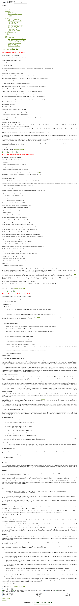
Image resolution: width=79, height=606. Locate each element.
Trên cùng (4, 600)
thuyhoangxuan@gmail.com (20, 149)
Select (3, 2)
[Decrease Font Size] (2, 4)
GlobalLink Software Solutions (42, 604)
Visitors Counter (6, 598)
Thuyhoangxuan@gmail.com (19, 586)
